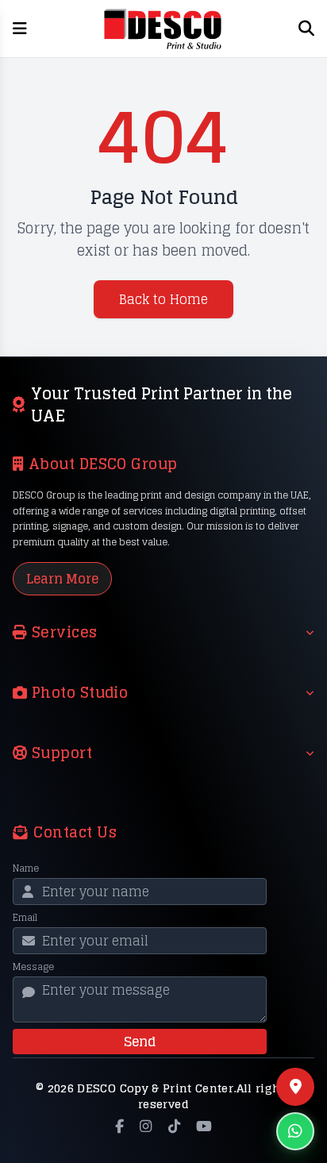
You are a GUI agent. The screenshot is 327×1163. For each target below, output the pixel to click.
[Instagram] (146, 1126)
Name (26, 868)
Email (25, 917)
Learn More (62, 579)
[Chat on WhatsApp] (295, 1131)
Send (140, 1041)
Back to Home (163, 299)
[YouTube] (204, 1126)
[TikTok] (174, 1126)
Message (33, 967)
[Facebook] (119, 1126)
